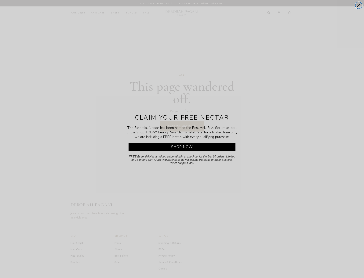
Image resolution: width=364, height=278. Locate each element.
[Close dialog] (358, 5)
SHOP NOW (182, 146)
